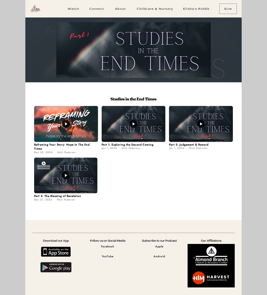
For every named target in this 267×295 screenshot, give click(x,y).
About (121, 9)
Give (228, 9)
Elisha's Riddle (196, 9)
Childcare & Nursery (155, 9)
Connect (97, 9)
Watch (73, 9)
